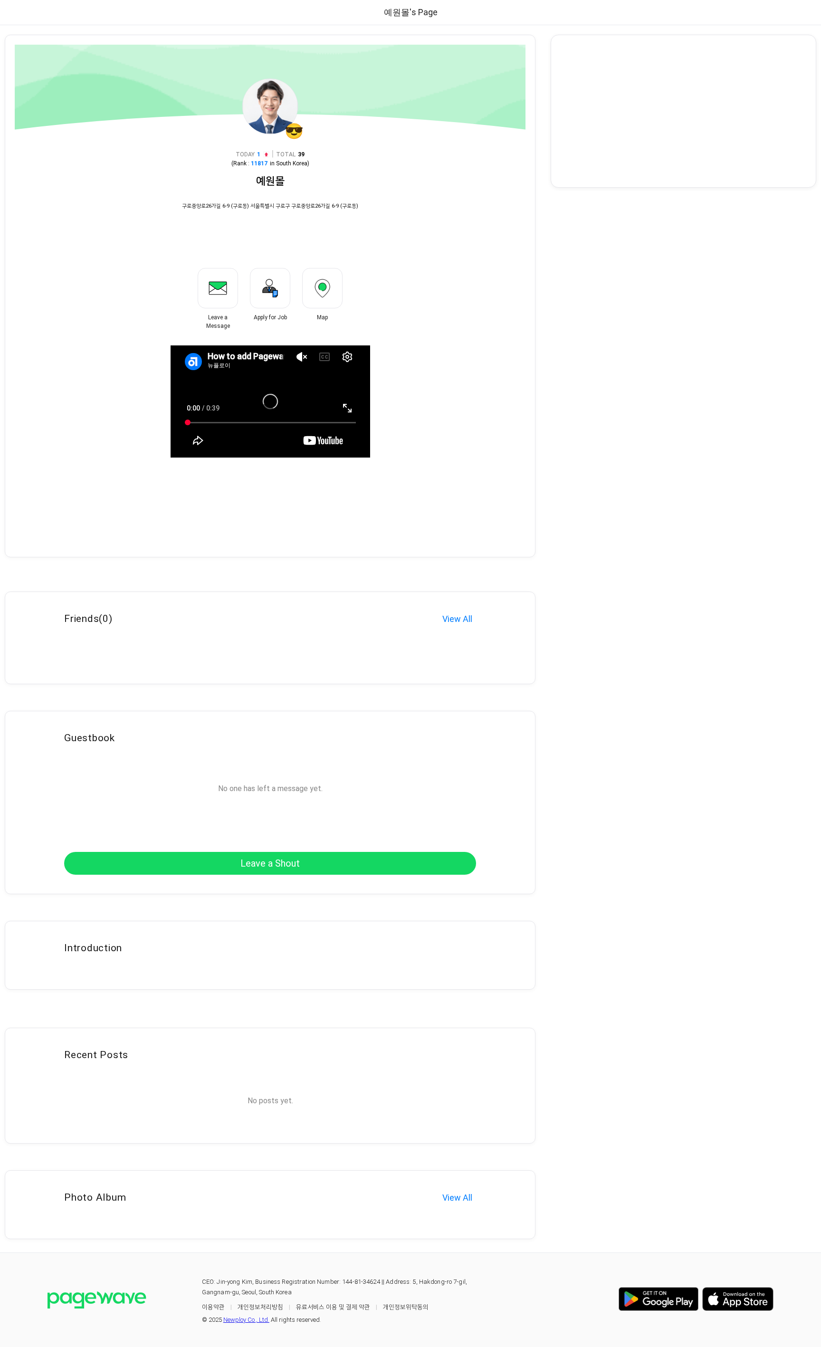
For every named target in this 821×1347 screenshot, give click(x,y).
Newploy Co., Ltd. (246, 1319)
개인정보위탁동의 (406, 1306)
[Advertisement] (683, 111)
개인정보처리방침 (260, 1306)
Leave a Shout (270, 863)
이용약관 (213, 1306)
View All (457, 619)
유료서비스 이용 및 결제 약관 (333, 1306)
